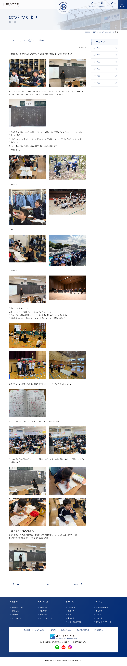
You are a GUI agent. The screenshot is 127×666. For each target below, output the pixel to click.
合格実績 (99, 618)
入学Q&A (99, 614)
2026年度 (96, 48)
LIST (49, 584)
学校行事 (71, 611)
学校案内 (14, 601)
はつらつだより (40, 630)
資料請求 (102, 6)
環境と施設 (15, 611)
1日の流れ (71, 607)
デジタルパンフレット (104, 622)
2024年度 (96, 62)
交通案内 (15, 614)
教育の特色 (43, 601)
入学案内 (98, 601)
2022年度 (96, 76)
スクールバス (16, 618)
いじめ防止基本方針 (75, 622)
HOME (87, 32)
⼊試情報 (92, 6)
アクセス (112, 6)
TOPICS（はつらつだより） (102, 32)
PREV (18, 584)
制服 (69, 614)
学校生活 (70, 601)
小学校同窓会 (98, 630)
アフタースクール (46, 618)
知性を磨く (44, 607)
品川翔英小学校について (20, 607)
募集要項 (99, 611)
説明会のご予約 (66, 630)
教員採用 (27, 630)
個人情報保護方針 (83, 630)
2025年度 (96, 55)
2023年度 (96, 69)
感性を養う (44, 611)
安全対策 (71, 618)
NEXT (77, 584)
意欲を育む (44, 614)
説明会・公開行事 (102, 607)
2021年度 (96, 83)
